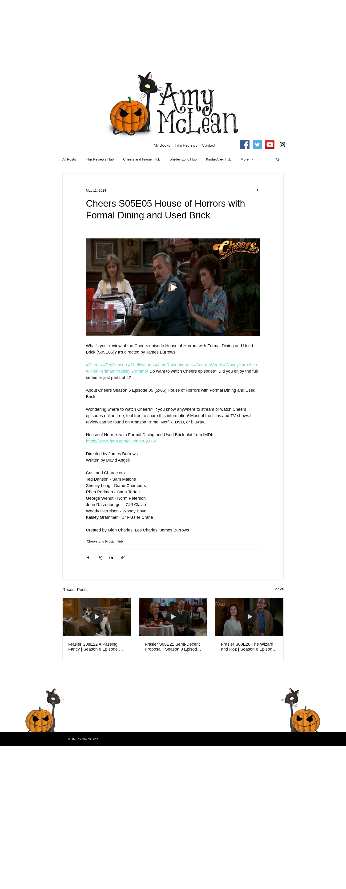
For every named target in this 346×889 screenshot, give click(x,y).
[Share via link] (123, 557)
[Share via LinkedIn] (111, 557)
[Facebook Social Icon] (244, 144)
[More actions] (257, 190)
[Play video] (173, 287)
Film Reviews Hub (99, 159)
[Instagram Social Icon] (282, 144)
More (245, 159)
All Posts (69, 159)
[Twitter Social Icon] (257, 144)
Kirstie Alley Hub (218, 159)
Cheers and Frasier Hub (141, 159)
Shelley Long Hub (183, 159)
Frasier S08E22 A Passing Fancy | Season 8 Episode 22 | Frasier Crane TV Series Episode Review (96, 647)
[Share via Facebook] (88, 557)
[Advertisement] (141, 33)
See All (279, 589)
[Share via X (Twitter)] (99, 557)
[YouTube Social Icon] (269, 144)
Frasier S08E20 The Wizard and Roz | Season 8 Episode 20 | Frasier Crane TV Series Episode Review (248, 647)
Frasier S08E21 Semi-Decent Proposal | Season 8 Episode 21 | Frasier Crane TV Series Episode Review (172, 647)
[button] (277, 159)
